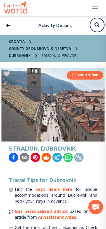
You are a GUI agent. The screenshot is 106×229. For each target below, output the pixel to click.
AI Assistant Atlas (57, 217)
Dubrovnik (20, 55)
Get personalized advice (41, 211)
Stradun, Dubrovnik (59, 55)
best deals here (54, 189)
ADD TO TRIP (88, 75)
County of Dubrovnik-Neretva (40, 48)
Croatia (17, 41)
